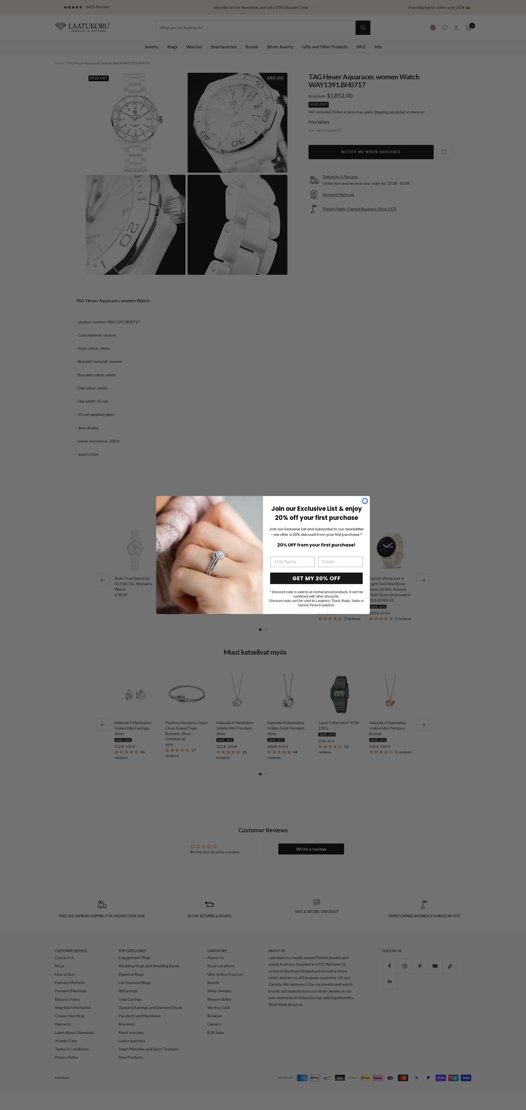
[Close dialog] (365, 501)
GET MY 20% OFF (316, 578)
